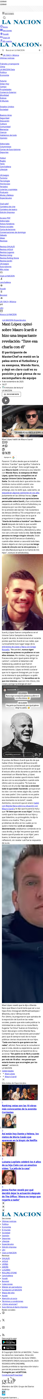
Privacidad (17, 1375)
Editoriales (5, 143)
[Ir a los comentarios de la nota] (6, 442)
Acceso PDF (5, 218)
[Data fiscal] (3, 1394)
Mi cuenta (7, 41)
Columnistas (5, 146)
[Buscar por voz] (39, 50)
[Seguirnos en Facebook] (3, 1313)
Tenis (2, 163)
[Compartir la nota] (3, 446)
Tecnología (5, 181)
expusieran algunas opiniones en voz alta (20, 492)
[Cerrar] (40, 45)
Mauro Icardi (10, 1076)
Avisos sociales (6, 226)
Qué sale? (4, 203)
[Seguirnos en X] (3, 1320)
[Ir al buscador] (4, 17)
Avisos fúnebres (7, 223)
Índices (3, 98)
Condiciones (7, 1375)
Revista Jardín (6, 261)
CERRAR (3, 1)
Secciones (7, 30)
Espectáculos (19, 320)
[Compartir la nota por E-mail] (9, 453)
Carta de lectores (7, 229)
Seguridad (4, 118)
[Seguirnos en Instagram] (3, 1328)
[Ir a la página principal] (21, 23)
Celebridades (8, 1071)
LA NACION (7, 320)
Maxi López (10, 1073)
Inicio (5, 27)
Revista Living (6, 255)
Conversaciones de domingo (13, 232)
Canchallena (5, 166)
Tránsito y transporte (9, 63)
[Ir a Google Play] (9, 1344)
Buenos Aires (6, 115)
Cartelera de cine (7, 206)
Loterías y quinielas (8, 189)
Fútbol (3, 158)
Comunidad (5, 126)
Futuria (3, 81)
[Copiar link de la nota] (3, 449)
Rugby (3, 161)
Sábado (3, 235)
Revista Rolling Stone (9, 258)
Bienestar (4, 129)
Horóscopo (5, 183)
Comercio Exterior (8, 92)
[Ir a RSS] (3, 1335)
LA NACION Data (7, 69)
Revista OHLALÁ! (7, 246)
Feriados (4, 186)
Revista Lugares (7, 252)
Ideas (2, 238)
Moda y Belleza (6, 195)
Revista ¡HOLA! (6, 249)
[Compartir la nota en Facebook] (3, 453)
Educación (4, 121)
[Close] (3, 1203)
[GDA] (9, 1383)
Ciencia (3, 132)
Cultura (3, 123)
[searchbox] (20, 50)
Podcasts (4, 192)
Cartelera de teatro (8, 209)
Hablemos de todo (8, 135)
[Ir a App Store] (9, 1349)
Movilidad (4, 95)
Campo (3, 86)
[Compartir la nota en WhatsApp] (6, 446)
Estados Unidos (7, 106)
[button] (21, 179)
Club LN (6, 37)
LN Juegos (4, 175)
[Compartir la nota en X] (6, 453)
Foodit (6, 34)
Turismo (3, 178)
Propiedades (5, 89)
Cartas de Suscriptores (10, 149)
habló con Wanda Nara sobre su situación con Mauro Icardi (20, 806)
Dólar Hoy (4, 83)
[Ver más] (3, 1079)
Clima (2, 66)
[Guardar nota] (3, 442)
